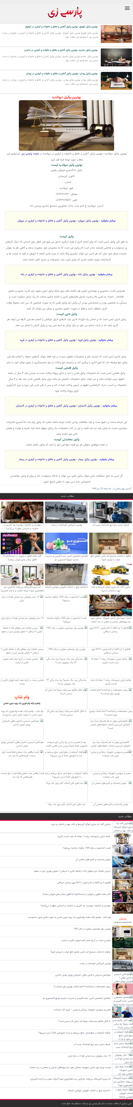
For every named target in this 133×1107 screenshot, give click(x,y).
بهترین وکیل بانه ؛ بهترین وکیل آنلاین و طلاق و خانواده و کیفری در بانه (58, 274)
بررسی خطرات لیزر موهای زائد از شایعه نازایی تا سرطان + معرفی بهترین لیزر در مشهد (22, 651)
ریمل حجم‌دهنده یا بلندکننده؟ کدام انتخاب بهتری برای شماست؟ (110, 713)
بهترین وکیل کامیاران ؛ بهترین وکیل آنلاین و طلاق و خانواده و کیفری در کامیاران (58, 406)
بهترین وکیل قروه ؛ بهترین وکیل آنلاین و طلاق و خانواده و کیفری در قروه (58, 340)
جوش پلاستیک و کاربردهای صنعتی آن (110, 804)
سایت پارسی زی (30, 154)
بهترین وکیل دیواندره (66, 97)
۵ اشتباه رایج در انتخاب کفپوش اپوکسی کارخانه (66, 587)
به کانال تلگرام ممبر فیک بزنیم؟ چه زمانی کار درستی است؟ (66, 713)
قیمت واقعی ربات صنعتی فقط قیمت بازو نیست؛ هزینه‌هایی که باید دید (22, 775)
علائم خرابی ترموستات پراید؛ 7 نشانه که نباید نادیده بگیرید (111, 682)
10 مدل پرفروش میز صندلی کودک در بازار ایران (22, 618)
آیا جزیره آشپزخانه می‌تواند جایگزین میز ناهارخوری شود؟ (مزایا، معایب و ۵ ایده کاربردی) (22, 588)
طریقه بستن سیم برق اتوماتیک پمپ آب (110, 525)
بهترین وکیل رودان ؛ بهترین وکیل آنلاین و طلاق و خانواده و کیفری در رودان (61, 73)
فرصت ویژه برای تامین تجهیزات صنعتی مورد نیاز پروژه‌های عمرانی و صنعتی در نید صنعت (111, 620)
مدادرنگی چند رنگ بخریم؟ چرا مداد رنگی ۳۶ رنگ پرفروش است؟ (66, 682)
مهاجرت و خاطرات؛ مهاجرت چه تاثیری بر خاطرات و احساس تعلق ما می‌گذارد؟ (22, 526)
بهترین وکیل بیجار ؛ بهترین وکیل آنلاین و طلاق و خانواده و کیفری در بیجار (58, 459)
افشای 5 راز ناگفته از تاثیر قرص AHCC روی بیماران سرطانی (110, 651)
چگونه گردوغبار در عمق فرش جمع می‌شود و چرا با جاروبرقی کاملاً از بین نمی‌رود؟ (66, 775)
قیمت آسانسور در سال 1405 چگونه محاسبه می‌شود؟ (66, 620)
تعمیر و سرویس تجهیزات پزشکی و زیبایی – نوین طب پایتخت (111, 775)
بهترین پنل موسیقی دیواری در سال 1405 (66, 649)
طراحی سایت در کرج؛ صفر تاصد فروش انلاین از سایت (22, 682)
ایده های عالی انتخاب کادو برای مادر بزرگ (66, 804)
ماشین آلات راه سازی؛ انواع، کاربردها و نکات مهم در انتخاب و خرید (111, 588)
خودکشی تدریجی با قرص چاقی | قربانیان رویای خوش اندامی (22, 744)
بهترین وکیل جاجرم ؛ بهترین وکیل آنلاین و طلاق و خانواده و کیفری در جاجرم (60, 50)
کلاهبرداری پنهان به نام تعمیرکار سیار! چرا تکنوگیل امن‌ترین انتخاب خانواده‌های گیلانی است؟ (111, 745)
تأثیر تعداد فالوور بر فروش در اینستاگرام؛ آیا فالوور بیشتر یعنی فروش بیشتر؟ (22, 557)
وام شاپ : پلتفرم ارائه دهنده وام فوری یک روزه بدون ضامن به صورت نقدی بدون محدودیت (22, 713)
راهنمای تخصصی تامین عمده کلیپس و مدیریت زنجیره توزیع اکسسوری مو (66, 557)
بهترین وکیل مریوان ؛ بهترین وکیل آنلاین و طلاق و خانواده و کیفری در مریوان (57, 221)
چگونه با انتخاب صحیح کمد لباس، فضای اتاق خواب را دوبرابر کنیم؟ (111, 557)
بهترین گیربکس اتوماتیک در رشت (66, 525)
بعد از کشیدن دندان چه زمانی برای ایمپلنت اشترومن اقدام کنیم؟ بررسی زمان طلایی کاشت (66, 744)
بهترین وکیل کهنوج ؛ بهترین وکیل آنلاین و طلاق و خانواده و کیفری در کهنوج (61, 26)
